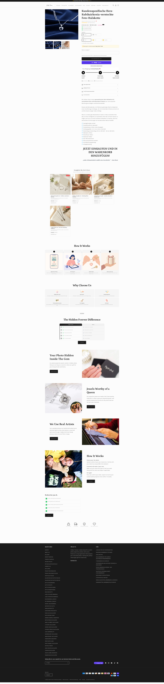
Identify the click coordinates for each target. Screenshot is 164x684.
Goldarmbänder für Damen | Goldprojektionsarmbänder (103, 557)
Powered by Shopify (57, 679)
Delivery (47, 554)
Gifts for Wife (48, 585)
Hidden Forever (51, 679)
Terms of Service (49, 559)
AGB (80, 679)
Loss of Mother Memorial (51, 596)
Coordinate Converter (51, 638)
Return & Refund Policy (51, 564)
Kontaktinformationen (90, 679)
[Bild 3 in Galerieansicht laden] (66, 45)
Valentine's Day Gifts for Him (52, 580)
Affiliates (47, 568)
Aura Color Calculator (51, 648)
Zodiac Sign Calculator (51, 627)
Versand (83, 679)
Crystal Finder (49, 645)
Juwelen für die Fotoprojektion (104, 550)
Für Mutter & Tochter (101, 577)
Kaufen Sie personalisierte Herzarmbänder (103, 572)
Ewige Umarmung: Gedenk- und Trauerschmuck (104, 568)
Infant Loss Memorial (50, 603)
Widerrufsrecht (65, 679)
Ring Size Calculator (50, 613)
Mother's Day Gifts (50, 606)
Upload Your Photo (54, 371)
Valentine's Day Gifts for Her (52, 578)
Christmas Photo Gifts (51, 610)
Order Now (82, 342)
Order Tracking (49, 557)
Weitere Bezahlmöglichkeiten (96, 65)
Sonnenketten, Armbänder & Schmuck (106, 582)
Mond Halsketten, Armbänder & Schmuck (106, 580)
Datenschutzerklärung (74, 679)
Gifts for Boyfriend (50, 589)
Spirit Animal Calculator (51, 643)
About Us (47, 552)
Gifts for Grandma (50, 582)
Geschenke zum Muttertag (103, 575)
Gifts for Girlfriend (50, 587)
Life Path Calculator (50, 624)
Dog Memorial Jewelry (51, 599)
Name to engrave (86, 50)
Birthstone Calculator (51, 620)
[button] (113, 5)
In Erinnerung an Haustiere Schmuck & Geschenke (106, 564)
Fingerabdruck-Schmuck (102, 561)
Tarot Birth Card (49, 641)
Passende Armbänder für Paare (104, 552)
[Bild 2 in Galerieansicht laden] (57, 45)
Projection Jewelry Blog (51, 573)
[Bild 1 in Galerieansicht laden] (49, 45)
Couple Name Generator (51, 652)
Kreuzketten (99, 554)
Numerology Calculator (51, 634)
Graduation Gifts (49, 608)
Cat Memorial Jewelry (50, 601)
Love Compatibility (49, 631)
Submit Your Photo (54, 438)
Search (47, 550)
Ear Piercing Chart (50, 615)
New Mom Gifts (49, 592)
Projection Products (50, 571)
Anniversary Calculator (51, 636)
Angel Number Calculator (51, 622)
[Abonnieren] (67, 662)
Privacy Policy (48, 561)
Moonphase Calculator (51, 655)
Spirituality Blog (49, 575)
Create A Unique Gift (91, 406)
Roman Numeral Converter (52, 617)
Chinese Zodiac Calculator (52, 629)
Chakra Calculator (50, 650)
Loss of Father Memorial (51, 594)
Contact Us (48, 566)
